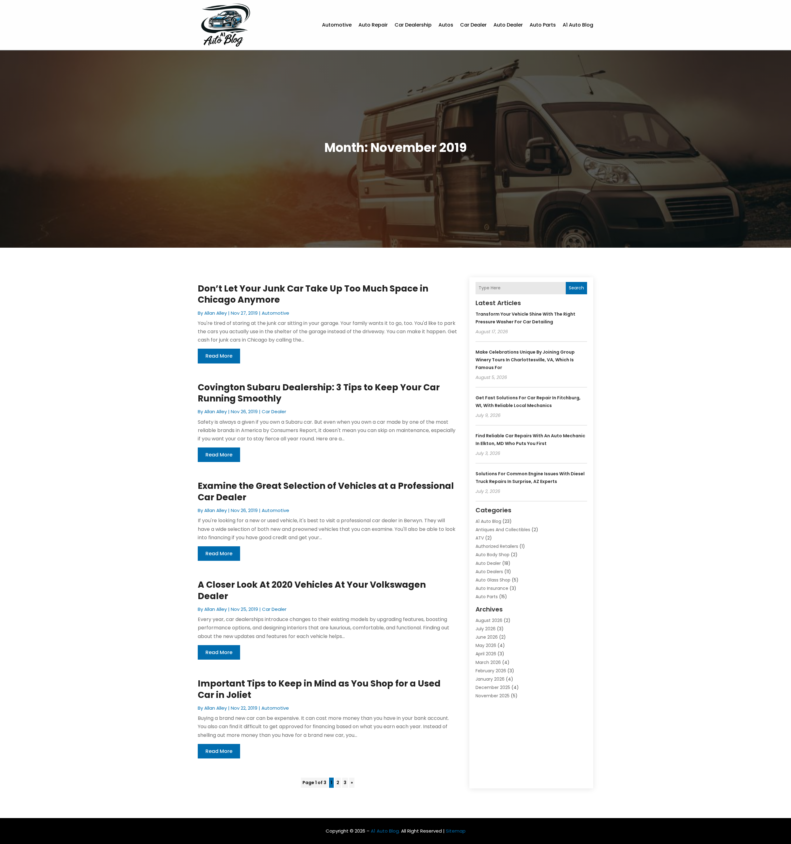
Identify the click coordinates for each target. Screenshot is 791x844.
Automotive (337, 24)
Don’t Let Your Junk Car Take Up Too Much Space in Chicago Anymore (313, 294)
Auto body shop (493, 555)
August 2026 (489, 620)
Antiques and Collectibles (503, 530)
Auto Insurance (492, 588)
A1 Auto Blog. (385, 831)
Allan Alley (215, 313)
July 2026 (486, 629)
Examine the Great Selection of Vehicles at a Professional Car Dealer (326, 491)
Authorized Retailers (497, 546)
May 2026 (486, 645)
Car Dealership (413, 24)
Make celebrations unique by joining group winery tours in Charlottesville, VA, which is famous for (525, 360)
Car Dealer (473, 24)
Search (576, 288)
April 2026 (486, 654)
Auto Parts (543, 24)
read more (218, 355)
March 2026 (488, 662)
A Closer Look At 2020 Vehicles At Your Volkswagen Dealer (312, 590)
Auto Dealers (489, 572)
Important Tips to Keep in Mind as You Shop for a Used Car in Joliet (319, 689)
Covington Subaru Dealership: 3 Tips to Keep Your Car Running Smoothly (319, 393)
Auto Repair (373, 24)
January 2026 (490, 679)
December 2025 (493, 687)
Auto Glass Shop (493, 580)
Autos (445, 24)
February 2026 (491, 671)
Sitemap (456, 831)
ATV (480, 538)
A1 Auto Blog (578, 24)
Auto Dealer (508, 24)
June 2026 (487, 637)
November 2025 (493, 696)
